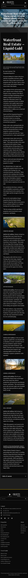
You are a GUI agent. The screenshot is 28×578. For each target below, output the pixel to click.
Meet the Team (24, 527)
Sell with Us (23, 530)
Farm (2, 529)
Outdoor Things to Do (6, 561)
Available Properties (5, 542)
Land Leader (15, 452)
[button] (25, 3)
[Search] (25, 6)
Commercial (3, 538)
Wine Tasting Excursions (6, 557)
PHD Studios (17, 574)
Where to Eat (3, 555)
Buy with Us (23, 529)
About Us (23, 525)
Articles (22, 532)
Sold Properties (4, 546)
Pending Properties (5, 544)
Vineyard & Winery (5, 532)
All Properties (4, 525)
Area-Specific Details (5, 563)
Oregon (19, 198)
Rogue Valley (6, 468)
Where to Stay (4, 553)
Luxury (2, 540)
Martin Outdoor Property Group (11, 450)
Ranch (2, 530)
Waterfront (3, 527)
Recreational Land (5, 536)
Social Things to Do (5, 559)
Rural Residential (4, 534)
